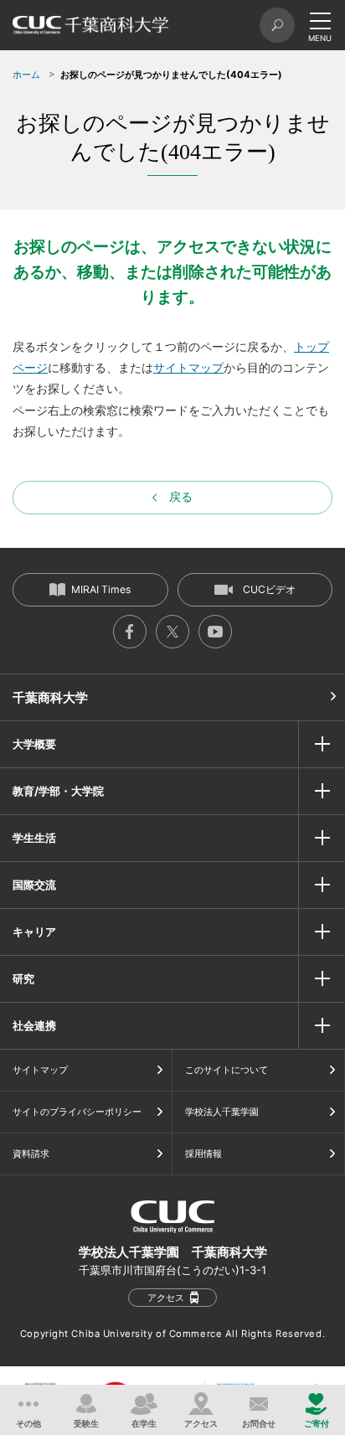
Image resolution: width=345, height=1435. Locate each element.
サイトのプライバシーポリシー (77, 1112)
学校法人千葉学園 (222, 1112)
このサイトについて (226, 1070)
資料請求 (31, 1153)
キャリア (34, 931)
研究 (23, 978)
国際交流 (34, 884)
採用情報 (203, 1153)
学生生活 (34, 837)
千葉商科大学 (50, 697)
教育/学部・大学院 (58, 791)
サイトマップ (188, 367)
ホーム (26, 74)
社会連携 (34, 1025)
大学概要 (34, 744)
